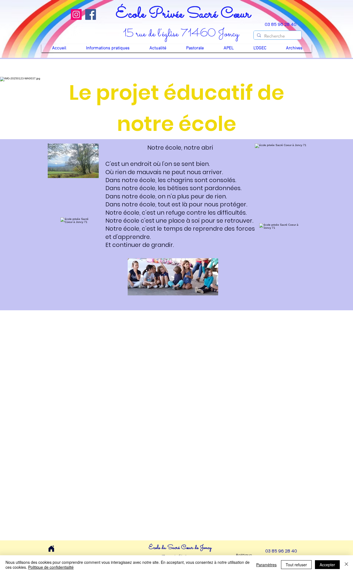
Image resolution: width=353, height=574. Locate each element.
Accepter (327, 564)
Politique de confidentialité (51, 567)
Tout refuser (296, 564)
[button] (108, 48)
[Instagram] (76, 14)
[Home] (51, 548)
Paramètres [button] (266, 564)
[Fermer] (346, 565)
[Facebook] (90, 14)
